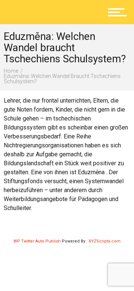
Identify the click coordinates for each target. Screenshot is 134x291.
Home (11, 71)
